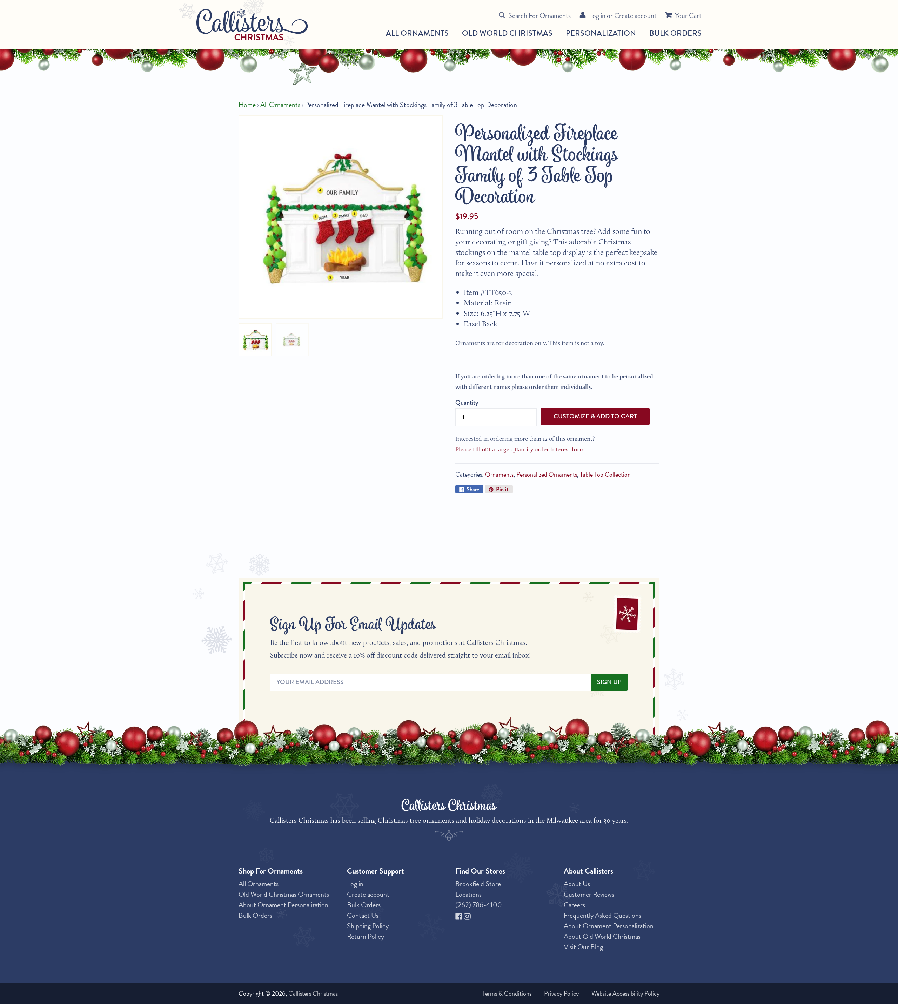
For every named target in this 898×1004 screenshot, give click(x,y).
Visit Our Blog (583, 947)
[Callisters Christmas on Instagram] (467, 915)
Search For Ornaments (539, 15)
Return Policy (365, 936)
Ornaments (499, 474)
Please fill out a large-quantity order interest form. (520, 449)
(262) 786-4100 (478, 904)
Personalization (601, 33)
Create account (635, 15)
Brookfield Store (478, 883)
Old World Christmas (507, 33)
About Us (577, 883)
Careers (574, 904)
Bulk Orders (675, 33)
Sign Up (609, 682)
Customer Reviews (589, 894)
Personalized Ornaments (546, 474)
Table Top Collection (605, 474)
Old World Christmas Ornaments (284, 894)
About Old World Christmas (602, 936)
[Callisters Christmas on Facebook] (459, 915)
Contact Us (362, 915)
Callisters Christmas (313, 993)
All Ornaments (417, 33)
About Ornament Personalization (283, 904)
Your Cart (688, 15)
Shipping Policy (368, 926)
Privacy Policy (561, 993)
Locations (468, 894)
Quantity (466, 402)
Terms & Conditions (506, 993)
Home (247, 104)
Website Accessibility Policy (625, 993)
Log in (597, 15)
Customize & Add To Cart (595, 416)
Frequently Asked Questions (602, 915)
